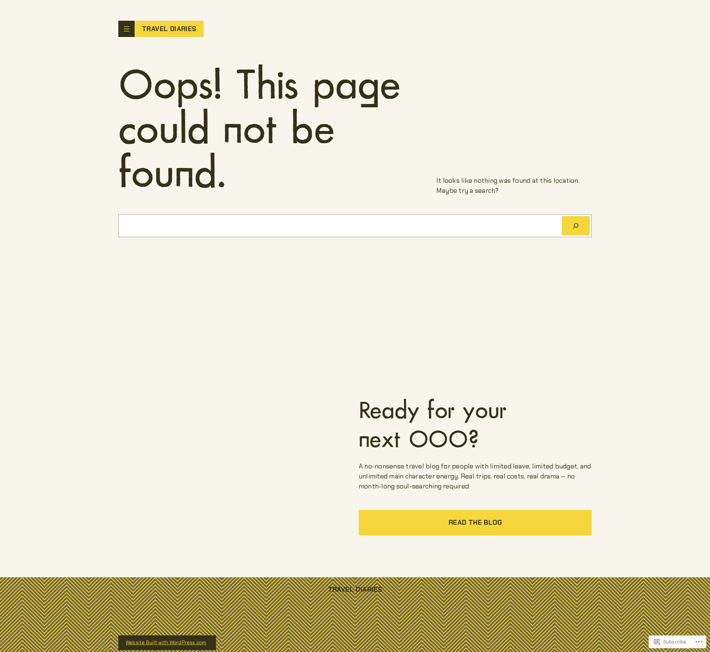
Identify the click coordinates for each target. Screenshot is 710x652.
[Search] (576, 225)
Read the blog (475, 522)
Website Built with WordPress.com (166, 642)
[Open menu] (126, 28)
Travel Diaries (169, 28)
